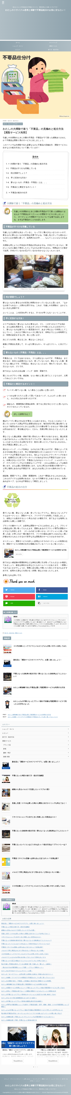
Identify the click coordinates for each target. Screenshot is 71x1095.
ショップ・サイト (18, 46)
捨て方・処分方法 (53, 49)
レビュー (17, 49)
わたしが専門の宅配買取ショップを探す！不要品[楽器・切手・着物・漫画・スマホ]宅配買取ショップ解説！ (35, 1006)
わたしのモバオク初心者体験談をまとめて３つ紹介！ (19, 998)
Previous (3, 1046)
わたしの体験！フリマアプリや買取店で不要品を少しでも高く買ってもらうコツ (33, 717)
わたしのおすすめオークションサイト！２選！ (16, 971)
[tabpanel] (18, 1044)
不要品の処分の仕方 (19, 192)
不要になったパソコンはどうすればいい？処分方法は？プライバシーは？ (39, 844)
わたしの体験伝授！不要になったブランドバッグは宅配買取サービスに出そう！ (28, 1017)
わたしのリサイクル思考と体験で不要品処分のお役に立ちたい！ (35, 10)
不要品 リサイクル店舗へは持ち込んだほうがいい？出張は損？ (35, 858)
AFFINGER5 (65, 1092)
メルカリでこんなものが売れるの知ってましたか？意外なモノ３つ (23, 957)
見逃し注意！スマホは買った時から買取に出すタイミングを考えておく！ (39, 803)
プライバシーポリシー (15, 1079)
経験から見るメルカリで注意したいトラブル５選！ (31, 789)
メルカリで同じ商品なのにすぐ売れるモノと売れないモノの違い (36, 872)
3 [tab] (37, 1067)
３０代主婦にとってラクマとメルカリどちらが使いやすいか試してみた (40, 646)
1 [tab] (34, 1067)
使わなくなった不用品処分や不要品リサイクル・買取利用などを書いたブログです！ (35, 1089)
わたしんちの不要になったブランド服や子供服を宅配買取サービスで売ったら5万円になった (32, 1010)
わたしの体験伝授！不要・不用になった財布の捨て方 (19, 1020)
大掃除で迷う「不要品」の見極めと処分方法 (28, 164)
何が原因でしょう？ (19, 173)
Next (68, 1046)
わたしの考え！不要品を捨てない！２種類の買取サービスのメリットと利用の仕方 (28, 991)
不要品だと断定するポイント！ (24, 187)
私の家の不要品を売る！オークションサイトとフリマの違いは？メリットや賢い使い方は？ (31, 1013)
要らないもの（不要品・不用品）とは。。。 (29, 182)
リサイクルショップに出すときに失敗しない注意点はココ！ (34, 817)
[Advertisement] (35, 27)
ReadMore (18, 1061)
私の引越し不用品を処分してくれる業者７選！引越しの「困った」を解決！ (26, 964)
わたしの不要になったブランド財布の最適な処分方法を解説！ (22, 1001)
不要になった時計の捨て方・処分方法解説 (28, 775)
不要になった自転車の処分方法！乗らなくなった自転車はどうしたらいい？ (40, 831)
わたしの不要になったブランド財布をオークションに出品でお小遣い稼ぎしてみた (28, 994)
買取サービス (53, 46)
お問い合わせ (27, 1079)
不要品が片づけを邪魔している (23, 168)
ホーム (18, 42)
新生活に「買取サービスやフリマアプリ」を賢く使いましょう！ (37, 660)
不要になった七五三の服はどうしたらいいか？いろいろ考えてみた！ (24, 961)
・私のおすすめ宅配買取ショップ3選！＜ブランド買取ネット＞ (22, 967)
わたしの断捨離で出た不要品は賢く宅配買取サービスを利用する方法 (39, 687)
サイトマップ (53, 42)
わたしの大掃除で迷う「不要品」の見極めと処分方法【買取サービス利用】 (26, 981)
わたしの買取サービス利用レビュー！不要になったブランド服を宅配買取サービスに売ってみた (33, 988)
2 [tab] (35, 1067)
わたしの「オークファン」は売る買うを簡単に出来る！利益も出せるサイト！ (27, 974)
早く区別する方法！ (19, 178)
